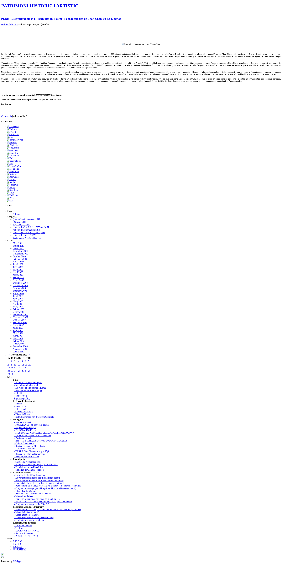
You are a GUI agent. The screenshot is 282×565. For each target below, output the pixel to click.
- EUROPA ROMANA (25, 430)
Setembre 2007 (20, 322)
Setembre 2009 (20, 259)
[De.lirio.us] (13, 155)
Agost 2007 (18, 325)
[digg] (10, 137)
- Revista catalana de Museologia (29, 446)
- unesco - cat (20, 406)
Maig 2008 (18, 301)
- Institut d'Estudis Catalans (26, 456)
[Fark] (10, 158)
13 (26, 364)
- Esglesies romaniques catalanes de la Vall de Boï (37, 499)
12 (23, 364)
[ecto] (10, 200)
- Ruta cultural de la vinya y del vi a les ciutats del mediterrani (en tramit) (47, 485)
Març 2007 (18, 338)
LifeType (17, 561)
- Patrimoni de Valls (23, 438)
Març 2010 (18, 243)
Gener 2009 (18, 280)
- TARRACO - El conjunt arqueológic (32, 451)
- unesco (18, 403)
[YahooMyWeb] (15, 139)
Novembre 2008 (20, 285)
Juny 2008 (18, 298)
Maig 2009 (18, 269)
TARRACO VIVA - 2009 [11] (27, 238)
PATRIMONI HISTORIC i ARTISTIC (39, 5)
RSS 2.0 (17, 544)
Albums (16, 214)
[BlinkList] (12, 145)
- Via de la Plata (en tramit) (26, 512)
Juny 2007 (18, 330)
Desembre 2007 (20, 314)
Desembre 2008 (20, 283)
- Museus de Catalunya (24, 448)
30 (12, 374)
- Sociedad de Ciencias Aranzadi (29, 470)
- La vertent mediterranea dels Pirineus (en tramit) (37, 477)
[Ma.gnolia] (13, 169)
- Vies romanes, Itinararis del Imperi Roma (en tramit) (38, 480)
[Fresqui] (11, 132)
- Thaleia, (18, 528)
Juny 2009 (18, 267)
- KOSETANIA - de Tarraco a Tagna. (31, 425)
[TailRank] (12, 195)
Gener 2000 (18, 351)
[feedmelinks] (14, 161)
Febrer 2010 (18, 245)
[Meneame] (13, 126)
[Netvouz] (12, 174)
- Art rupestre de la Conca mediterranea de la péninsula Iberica (43, 501)
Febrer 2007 (18, 341)
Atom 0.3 (17, 546)
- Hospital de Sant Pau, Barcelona (29, 475)
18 (19, 367)
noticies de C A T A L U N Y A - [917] (31, 227)
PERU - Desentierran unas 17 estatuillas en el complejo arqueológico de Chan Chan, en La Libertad (61, 18)
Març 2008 (18, 306)
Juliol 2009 (18, 264)
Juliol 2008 (18, 296)
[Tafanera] (12, 129)
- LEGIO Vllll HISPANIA (26, 530)
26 (23, 371)
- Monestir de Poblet (23, 496)
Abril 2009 (18, 272)
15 (8, 367)
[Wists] (10, 198)
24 (15, 371)
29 (8, 374)
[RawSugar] (13, 177)
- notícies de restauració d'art (27, 462)
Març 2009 (18, 275)
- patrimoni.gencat (22, 422)
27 (26, 371)
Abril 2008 (18, 304)
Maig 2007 (18, 333)
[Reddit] (11, 179)
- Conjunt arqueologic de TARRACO (31, 504)
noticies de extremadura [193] (26, 230)
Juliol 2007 (18, 328)
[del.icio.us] (13, 134)
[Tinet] (2, 557)
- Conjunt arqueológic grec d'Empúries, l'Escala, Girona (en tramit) (45, 488)
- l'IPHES (18, 393)
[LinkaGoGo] (14, 166)
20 (26, 367)
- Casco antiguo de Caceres (26, 515)
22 (8, 371)
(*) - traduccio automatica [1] (26, 219)
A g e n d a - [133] (21, 224)
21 (29, 367)
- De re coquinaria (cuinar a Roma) (30, 388)
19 (23, 367)
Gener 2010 (18, 248)
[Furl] (10, 163)
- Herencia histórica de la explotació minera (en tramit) (39, 483)
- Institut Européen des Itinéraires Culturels (34, 417)
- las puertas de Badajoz (25, 427)
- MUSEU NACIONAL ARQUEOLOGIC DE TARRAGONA (44, 433)
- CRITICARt (20, 409)
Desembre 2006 (20, 346)
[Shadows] (12, 184)
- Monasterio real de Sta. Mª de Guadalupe (33, 517)
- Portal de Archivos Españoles (28, 467)
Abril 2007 (18, 335)
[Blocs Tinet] (2, 554)
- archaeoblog (20, 395)
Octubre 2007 (19, 320)
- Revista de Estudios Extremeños (29, 454)
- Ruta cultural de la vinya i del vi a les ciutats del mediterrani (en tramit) (47, 509)
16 (12, 367)
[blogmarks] (13, 147)
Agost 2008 (18, 293)
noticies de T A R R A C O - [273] (29, 232)
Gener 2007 (18, 343)
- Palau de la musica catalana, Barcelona (32, 493)
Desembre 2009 (20, 251)
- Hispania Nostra (22, 414)
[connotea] (12, 153)
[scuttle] (11, 182)
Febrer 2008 (18, 309)
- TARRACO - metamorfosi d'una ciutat (32, 435)
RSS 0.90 (17, 541)
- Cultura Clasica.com (24, 443)
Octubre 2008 (19, 288)
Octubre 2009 (19, 256)
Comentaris (6, 116)
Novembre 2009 (20, 253)
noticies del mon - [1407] (24, 235)
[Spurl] (10, 192)
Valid (20, 549)
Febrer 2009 (18, 277)
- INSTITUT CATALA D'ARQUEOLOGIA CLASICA (40, 440)
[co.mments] (13, 150)
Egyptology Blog (22, 398)
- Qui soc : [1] (19, 222)
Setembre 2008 (20, 290)
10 (15, 364)
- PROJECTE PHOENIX (26, 536)
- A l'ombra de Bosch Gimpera (28, 382)
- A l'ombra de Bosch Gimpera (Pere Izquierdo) (36, 464)
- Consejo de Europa (23, 411)
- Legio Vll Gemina (23, 525)
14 (29, 364)
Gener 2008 (18, 312)
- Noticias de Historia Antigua (28, 390)
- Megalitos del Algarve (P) (26, 385)
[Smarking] (12, 190)
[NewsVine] (13, 171)
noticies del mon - (9, 24)
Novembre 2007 (20, 317)
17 (15, 367)
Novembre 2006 (20, 349)
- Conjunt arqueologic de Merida (29, 520)
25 (19, 371)
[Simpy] (11, 187)
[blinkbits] (12, 142)
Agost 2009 (18, 261)
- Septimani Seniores (23, 533)
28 (29, 371)
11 (19, 364)
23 (12, 371)
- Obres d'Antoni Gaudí (25, 491)
